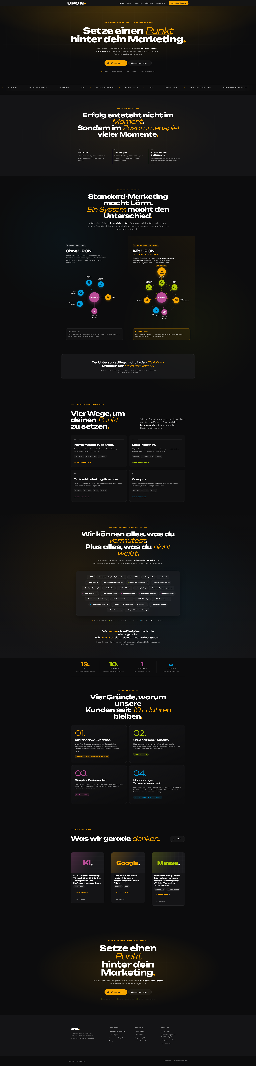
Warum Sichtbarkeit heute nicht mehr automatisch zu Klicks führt (126, 879)
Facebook (159, 889)
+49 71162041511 (166, 1043)
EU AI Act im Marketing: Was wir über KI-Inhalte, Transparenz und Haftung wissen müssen (87, 879)
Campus (112, 1041)
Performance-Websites (117, 1032)
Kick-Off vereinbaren (115, 63)
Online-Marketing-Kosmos (118, 1038)
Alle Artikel (177, 839)
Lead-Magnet (113, 1035)
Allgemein (79, 886)
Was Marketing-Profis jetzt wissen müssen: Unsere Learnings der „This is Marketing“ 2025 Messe (167, 881)
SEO (126, 886)
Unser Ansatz (139, 1032)
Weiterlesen (82, 892)
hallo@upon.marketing (169, 1040)
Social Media (173, 889)
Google (118, 886)
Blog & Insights (140, 1038)
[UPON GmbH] (77, 3)
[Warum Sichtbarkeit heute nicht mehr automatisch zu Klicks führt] (128, 862)
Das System (139, 1035)
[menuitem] (122, 3)
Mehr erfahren (82, 462)
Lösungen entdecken (140, 63)
